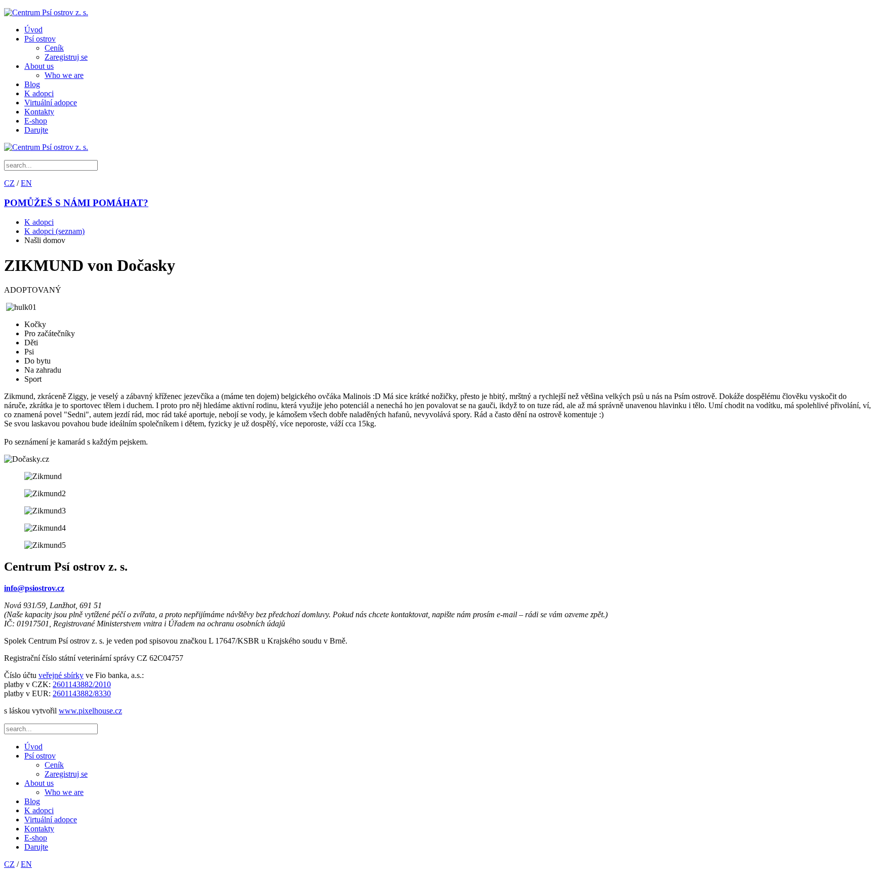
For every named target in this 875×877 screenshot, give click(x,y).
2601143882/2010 (82, 684)
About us (39, 66)
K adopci (39, 93)
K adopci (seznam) (54, 231)
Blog (32, 84)
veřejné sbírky (61, 675)
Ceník (54, 48)
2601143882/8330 (82, 693)
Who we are (64, 75)
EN (26, 183)
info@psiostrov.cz (34, 588)
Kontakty (39, 111)
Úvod (33, 29)
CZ (9, 183)
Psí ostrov (40, 38)
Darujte (36, 130)
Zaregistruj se (66, 57)
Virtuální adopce (50, 102)
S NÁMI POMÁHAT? (76, 202)
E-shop (35, 120)
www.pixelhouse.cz (90, 710)
